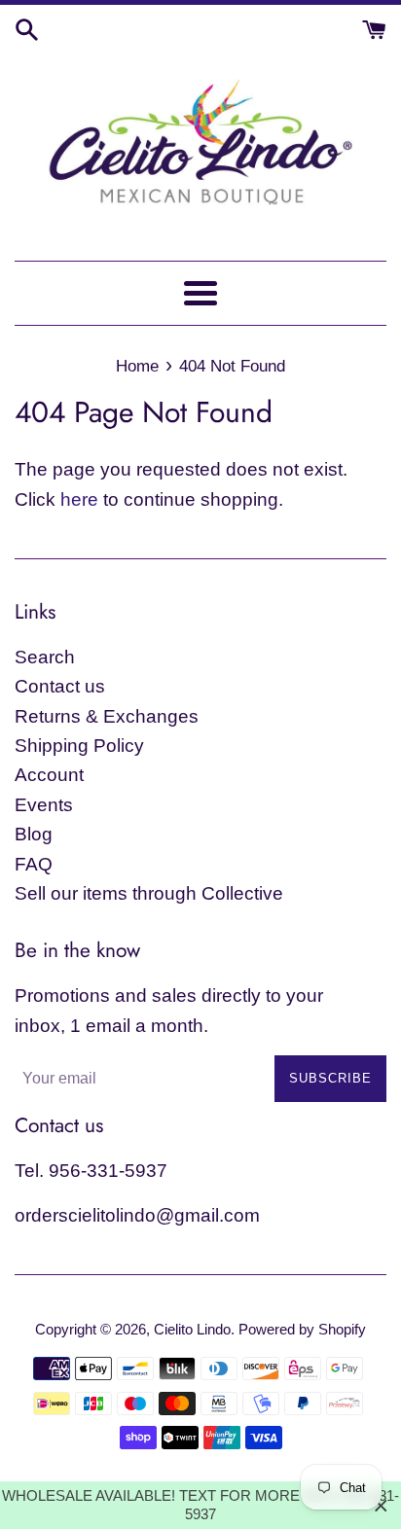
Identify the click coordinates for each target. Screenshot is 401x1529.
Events (44, 805)
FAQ (34, 864)
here (79, 499)
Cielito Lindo (192, 1329)
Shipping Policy (79, 745)
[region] (200, 1505)
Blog (34, 834)
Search (45, 657)
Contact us (60, 686)
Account (49, 774)
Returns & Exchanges (107, 716)
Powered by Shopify (302, 1329)
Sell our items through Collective (149, 893)
